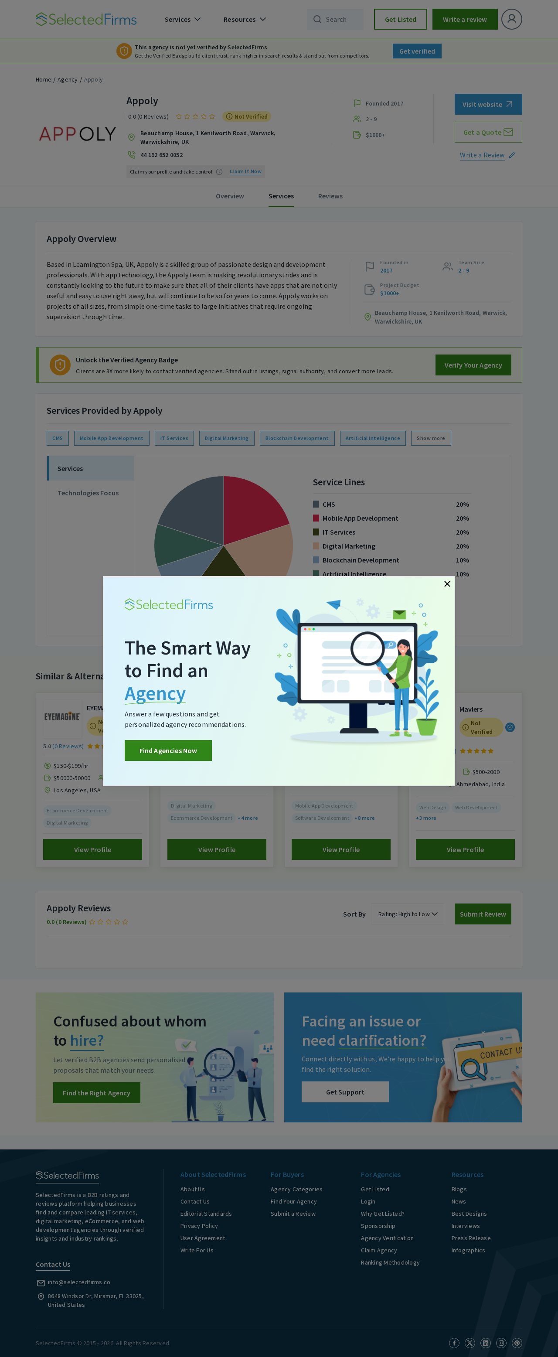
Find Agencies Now (168, 750)
